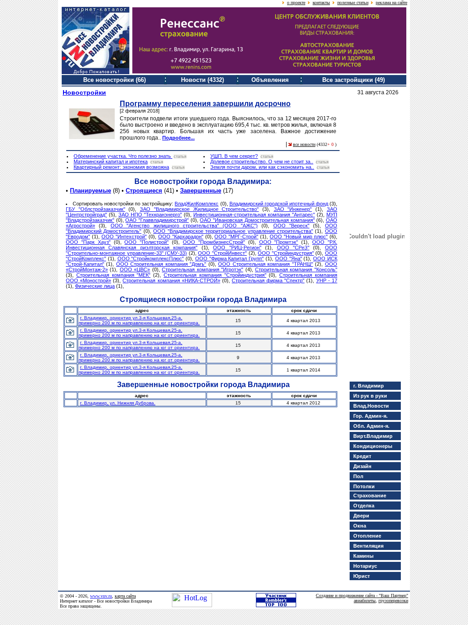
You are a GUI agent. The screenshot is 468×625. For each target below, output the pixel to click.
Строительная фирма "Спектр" (268, 280)
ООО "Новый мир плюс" (299, 236)
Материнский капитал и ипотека (111, 161)
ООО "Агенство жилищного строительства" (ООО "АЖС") (184, 225)
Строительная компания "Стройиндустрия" (215, 275)
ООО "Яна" (288, 258)
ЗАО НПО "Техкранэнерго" (150, 214)
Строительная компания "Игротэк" (202, 269)
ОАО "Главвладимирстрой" (157, 220)
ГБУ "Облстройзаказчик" (95, 209)
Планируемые (90, 190)
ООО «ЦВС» (135, 269)
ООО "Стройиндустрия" (286, 253)
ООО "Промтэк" (278, 242)
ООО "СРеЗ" (293, 247)
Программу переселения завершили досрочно (205, 104)
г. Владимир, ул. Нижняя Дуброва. (117, 402)
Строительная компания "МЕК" (113, 275)
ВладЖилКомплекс (196, 203)
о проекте (296, 2)
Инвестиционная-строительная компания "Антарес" (254, 214)
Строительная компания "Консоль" (296, 269)
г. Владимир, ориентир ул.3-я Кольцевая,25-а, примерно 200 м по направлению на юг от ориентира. (139, 320)
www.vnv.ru (101, 595)
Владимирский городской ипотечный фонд (278, 203)
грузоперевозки (393, 600)
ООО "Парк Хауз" (88, 242)
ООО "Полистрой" (146, 242)
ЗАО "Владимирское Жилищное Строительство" (199, 209)
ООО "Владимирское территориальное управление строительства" (233, 231)
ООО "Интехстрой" (124, 236)
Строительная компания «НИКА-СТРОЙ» (171, 280)
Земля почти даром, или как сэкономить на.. (262, 167)
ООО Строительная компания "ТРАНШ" (265, 264)
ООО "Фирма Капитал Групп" (229, 258)
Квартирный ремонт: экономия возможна (121, 167)
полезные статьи (352, 2)
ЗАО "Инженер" (293, 209)
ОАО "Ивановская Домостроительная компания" (257, 220)
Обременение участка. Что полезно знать (123, 156)
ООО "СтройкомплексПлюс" (150, 258)
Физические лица (95, 286)
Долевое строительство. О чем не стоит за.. (261, 161)
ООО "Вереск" (291, 225)
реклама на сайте (391, 2)
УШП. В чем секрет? (234, 156)
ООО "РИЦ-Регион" (237, 247)
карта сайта (125, 595)
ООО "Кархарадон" (180, 236)
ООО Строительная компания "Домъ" (161, 264)
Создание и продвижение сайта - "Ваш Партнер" (362, 595)
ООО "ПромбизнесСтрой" (214, 242)
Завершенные (200, 190)
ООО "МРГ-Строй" (236, 236)
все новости (304, 144)
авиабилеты (365, 600)
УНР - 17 (326, 280)
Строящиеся (144, 190)
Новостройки (84, 92)
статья (180, 156)
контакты (321, 2)
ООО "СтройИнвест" (222, 253)
